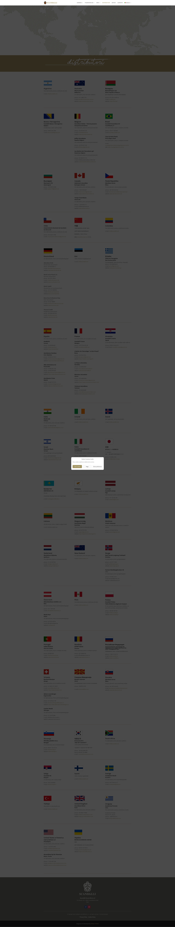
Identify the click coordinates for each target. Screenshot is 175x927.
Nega (87, 466)
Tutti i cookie (77, 466)
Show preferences (97, 466)
